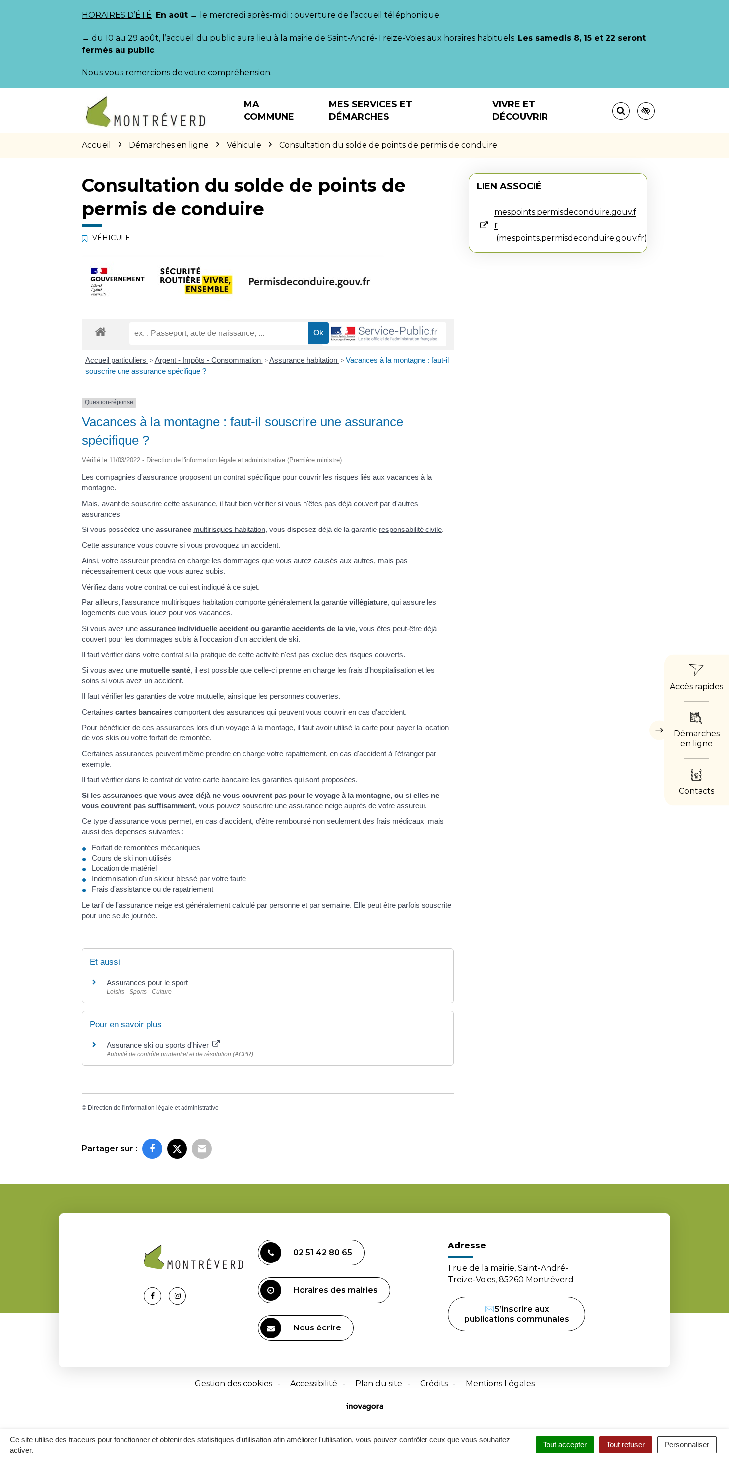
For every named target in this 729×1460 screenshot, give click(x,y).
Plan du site (378, 1383)
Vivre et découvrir (520, 110)
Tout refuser (626, 1444)
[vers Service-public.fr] (384, 334)
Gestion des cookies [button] (233, 1383)
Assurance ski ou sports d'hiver (159, 1045)
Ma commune (269, 110)
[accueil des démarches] (100, 331)
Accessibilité (313, 1383)
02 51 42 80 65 (322, 1252)
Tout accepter (565, 1444)
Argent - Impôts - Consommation (209, 360)
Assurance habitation (304, 360)
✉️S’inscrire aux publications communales (516, 1314)
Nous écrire (317, 1327)
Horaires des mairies (335, 1290)
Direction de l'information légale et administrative (153, 1107)
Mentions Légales (500, 1383)
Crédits (434, 1383)
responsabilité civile (410, 529)
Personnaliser (687, 1444)
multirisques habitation (229, 529)
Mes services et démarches (370, 110)
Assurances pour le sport (147, 982)
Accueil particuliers (116, 360)
